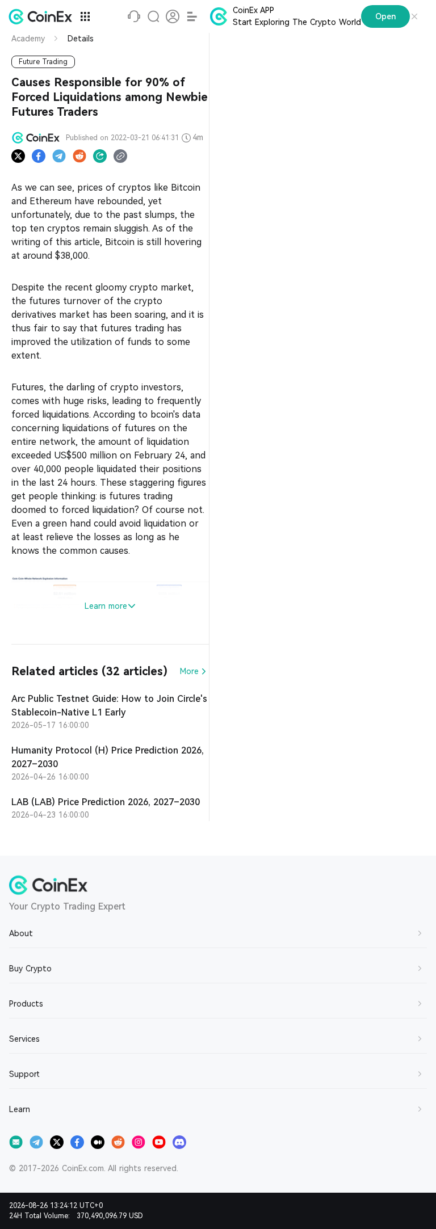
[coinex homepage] (43, 16)
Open (385, 16)
